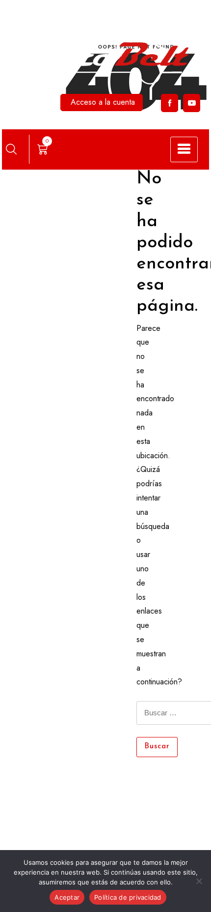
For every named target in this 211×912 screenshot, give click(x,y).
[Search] (11, 149)
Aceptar (66, 897)
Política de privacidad (127, 897)
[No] (199, 881)
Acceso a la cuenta (103, 102)
